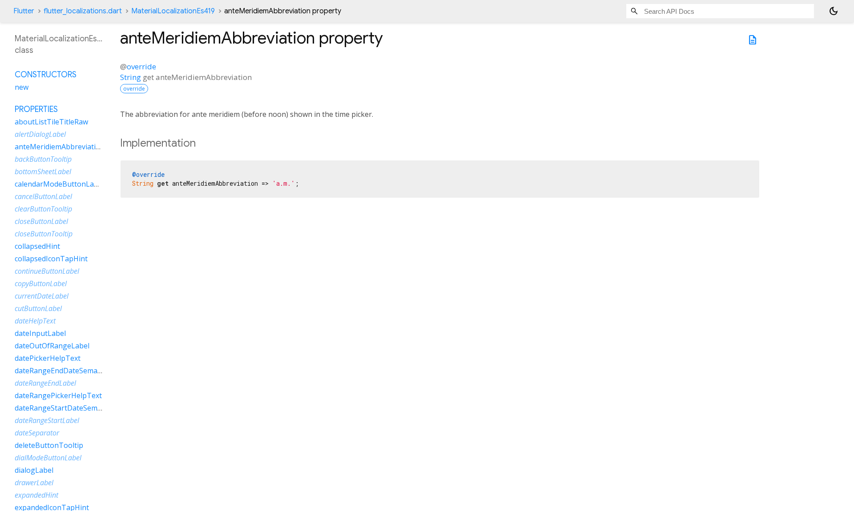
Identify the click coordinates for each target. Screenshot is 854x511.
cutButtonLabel (38, 308)
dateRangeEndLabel (45, 383)
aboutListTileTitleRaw (51, 122)
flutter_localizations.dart (83, 11)
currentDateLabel (41, 296)
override (141, 66)
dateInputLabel (40, 333)
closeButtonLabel (41, 221)
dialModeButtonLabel (48, 458)
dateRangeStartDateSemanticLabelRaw (80, 408)
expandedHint (36, 495)
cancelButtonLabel (43, 196)
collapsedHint (37, 246)
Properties (36, 109)
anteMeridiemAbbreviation (60, 147)
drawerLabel (34, 482)
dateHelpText (35, 321)
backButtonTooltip (43, 159)
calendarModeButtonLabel (59, 184)
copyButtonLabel (41, 283)
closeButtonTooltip (44, 234)
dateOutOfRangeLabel (52, 346)
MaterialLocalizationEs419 (173, 11)
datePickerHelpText (48, 358)
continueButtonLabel (47, 271)
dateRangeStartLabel (47, 420)
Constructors (46, 75)
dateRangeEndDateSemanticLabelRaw (78, 370)
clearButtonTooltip (43, 209)
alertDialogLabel (40, 134)
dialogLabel (34, 470)
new (21, 87)
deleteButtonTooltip (49, 445)
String (130, 77)
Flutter (23, 11)
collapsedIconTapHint (51, 258)
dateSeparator (37, 433)
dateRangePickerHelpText (58, 395)
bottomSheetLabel (43, 171)
